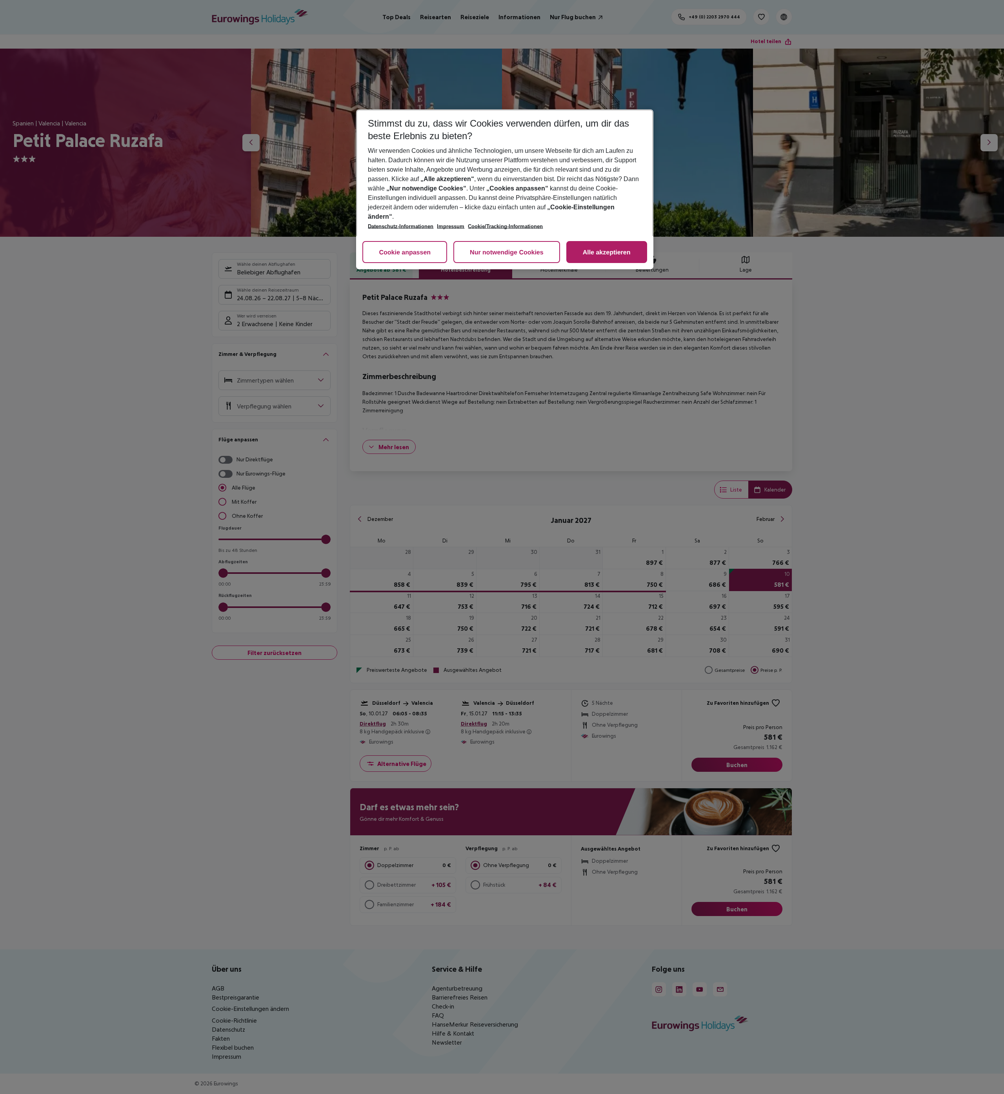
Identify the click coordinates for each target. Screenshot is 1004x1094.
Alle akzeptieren (607, 252)
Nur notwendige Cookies (507, 252)
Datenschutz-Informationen (400, 226)
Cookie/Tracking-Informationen (505, 226)
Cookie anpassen (405, 252)
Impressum (450, 226)
